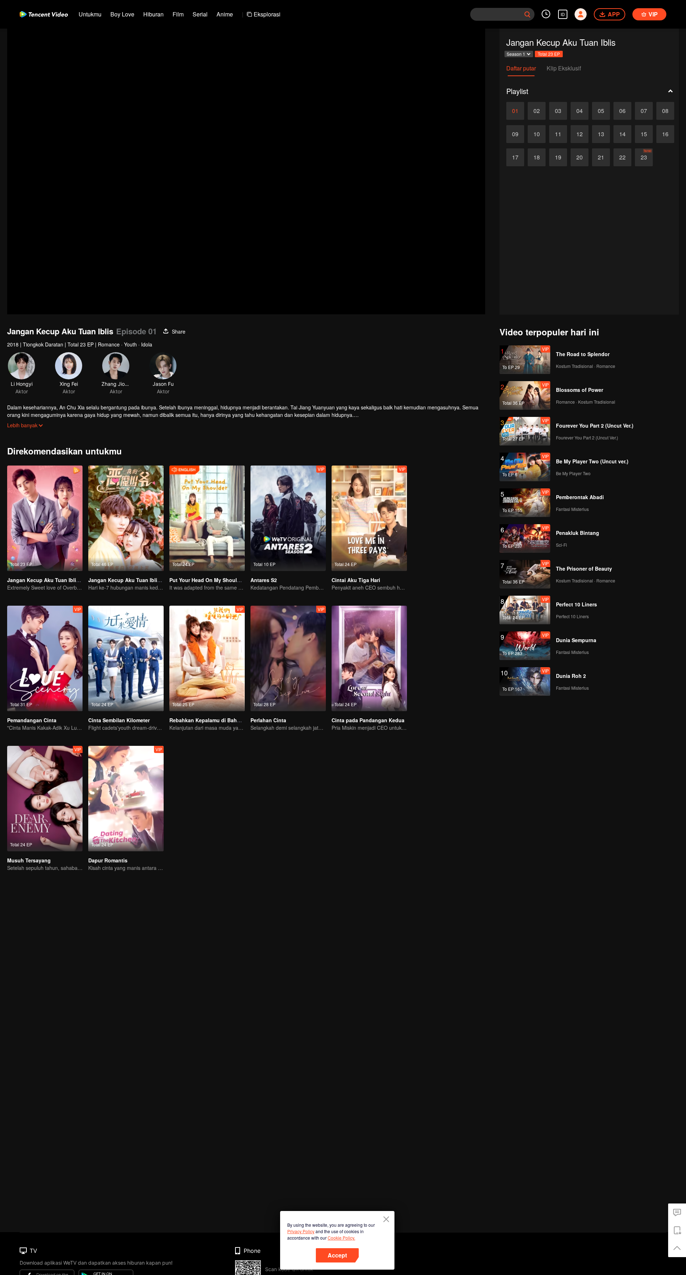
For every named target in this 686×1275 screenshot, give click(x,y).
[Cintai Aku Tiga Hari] (369, 518)
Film (178, 14)
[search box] (527, 14)
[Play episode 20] (579, 157)
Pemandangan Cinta (31, 720)
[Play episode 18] (537, 157)
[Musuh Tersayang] (45, 798)
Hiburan (153, 14)
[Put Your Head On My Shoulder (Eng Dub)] (207, 518)
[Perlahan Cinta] (288, 658)
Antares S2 (263, 580)
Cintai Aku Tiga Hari (356, 580)
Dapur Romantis (108, 860)
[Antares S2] (288, 518)
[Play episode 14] (622, 134)
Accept (337, 1255)
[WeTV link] (44, 14)
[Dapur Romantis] (126, 798)
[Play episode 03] (558, 111)
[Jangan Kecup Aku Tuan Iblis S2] (45, 518)
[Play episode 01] (515, 111)
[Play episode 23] (644, 157)
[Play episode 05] (601, 111)
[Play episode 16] (665, 134)
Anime (225, 14)
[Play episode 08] (665, 111)
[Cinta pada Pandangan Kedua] (369, 658)
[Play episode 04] (579, 111)
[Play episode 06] (622, 111)
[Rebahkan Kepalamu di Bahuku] (207, 658)
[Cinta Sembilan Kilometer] (126, 658)
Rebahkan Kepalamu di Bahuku (207, 720)
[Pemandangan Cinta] (45, 658)
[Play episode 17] (515, 157)
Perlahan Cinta (268, 720)
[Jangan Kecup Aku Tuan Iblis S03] (126, 518)
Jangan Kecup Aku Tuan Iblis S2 (46, 580)
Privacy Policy (300, 1231)
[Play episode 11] (558, 134)
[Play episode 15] (644, 134)
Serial (200, 14)
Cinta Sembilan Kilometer (119, 720)
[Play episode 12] (579, 134)
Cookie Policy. (341, 1238)
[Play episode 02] (537, 111)
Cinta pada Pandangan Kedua (368, 720)
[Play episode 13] (601, 134)
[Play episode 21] (601, 157)
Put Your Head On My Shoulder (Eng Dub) (220, 580)
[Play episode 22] (622, 157)
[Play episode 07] (644, 111)
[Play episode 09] (515, 134)
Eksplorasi (267, 14)
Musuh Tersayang (29, 860)
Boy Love (122, 14)
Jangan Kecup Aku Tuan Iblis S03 (129, 580)
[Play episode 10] (537, 134)
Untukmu (90, 14)
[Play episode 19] (558, 157)
